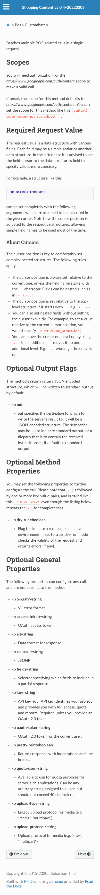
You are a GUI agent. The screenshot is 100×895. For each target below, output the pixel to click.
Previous (21, 854)
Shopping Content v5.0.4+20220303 (53, 7)
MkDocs (31, 882)
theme (57, 882)
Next (82, 854)
